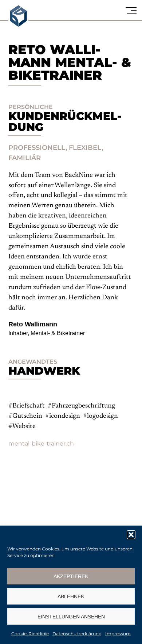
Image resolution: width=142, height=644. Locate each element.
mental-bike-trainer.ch (41, 443)
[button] (131, 534)
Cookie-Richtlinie (30, 633)
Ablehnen (71, 596)
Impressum (118, 633)
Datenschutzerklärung (77, 633)
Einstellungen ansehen (71, 617)
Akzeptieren (71, 576)
